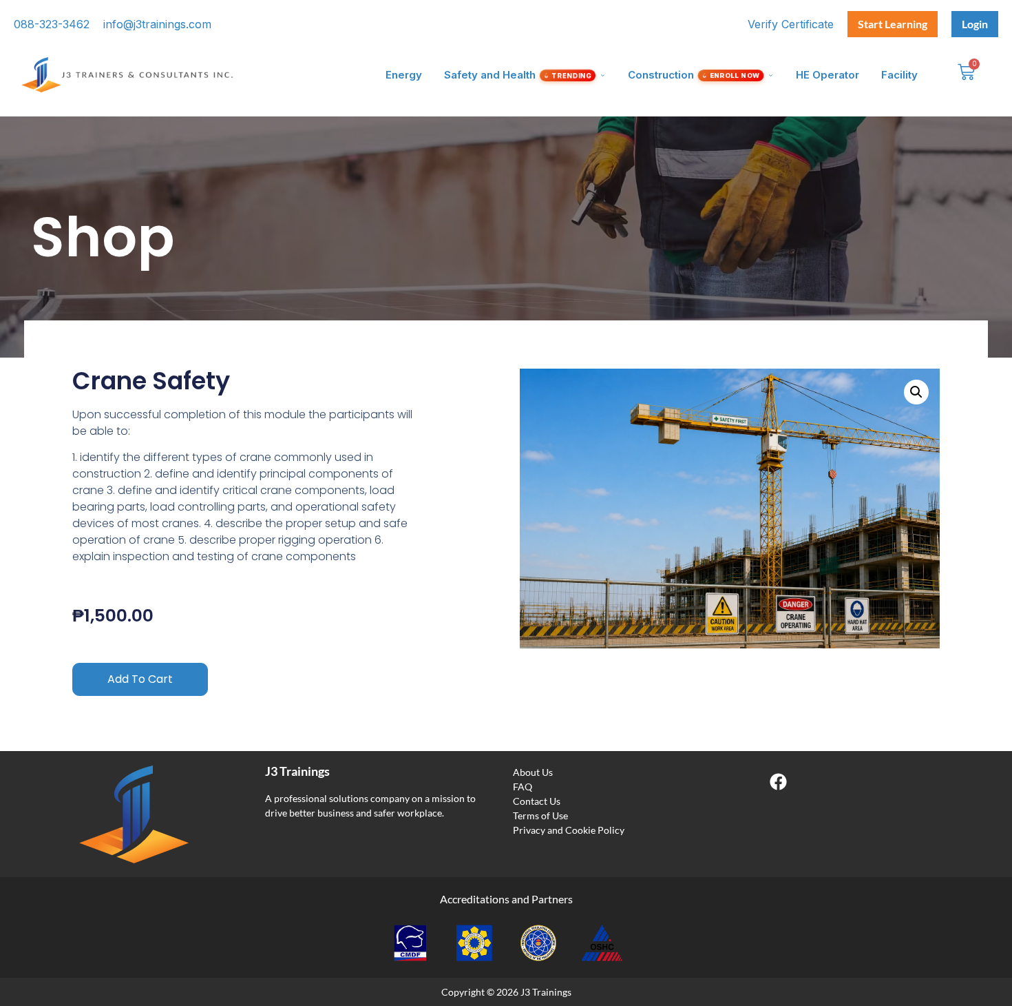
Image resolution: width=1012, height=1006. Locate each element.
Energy (404, 74)
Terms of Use (540, 815)
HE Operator (827, 74)
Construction (694, 74)
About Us (533, 772)
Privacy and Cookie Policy (568, 830)
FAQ (522, 786)
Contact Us (536, 801)
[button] (916, 392)
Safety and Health (518, 74)
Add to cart (140, 679)
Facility (899, 74)
